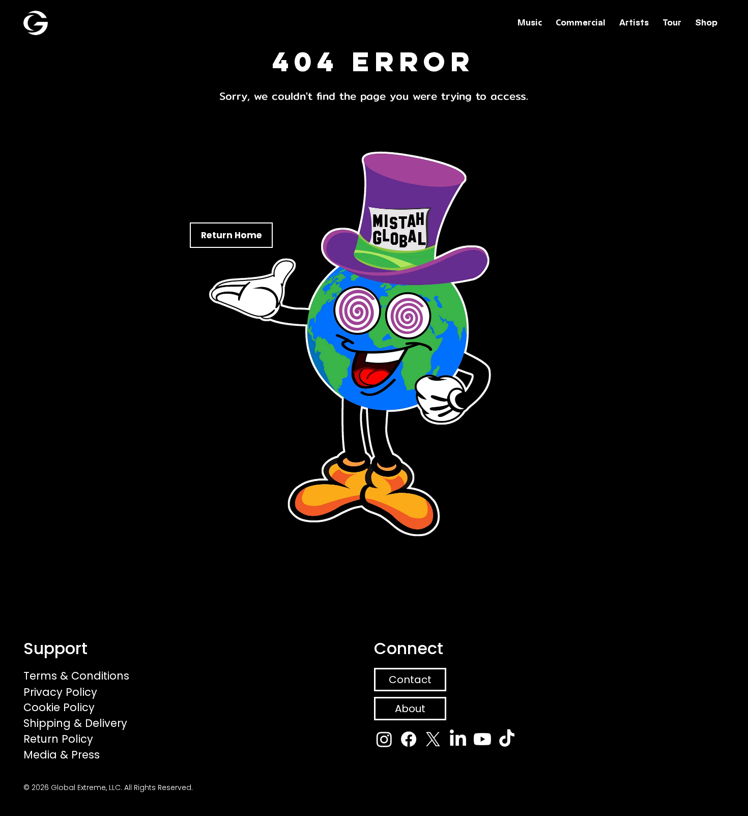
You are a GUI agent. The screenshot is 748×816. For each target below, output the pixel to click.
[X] (433, 739)
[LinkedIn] (458, 739)
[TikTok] (507, 739)
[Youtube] (482, 739)
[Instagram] (384, 739)
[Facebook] (408, 739)
